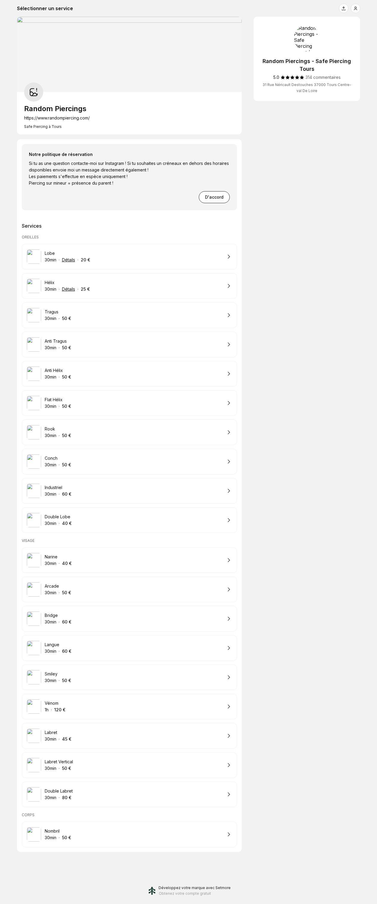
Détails (68, 259)
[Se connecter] (355, 8)
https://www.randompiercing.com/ (57, 117)
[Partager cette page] (343, 8)
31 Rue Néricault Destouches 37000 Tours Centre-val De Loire (307, 87)
